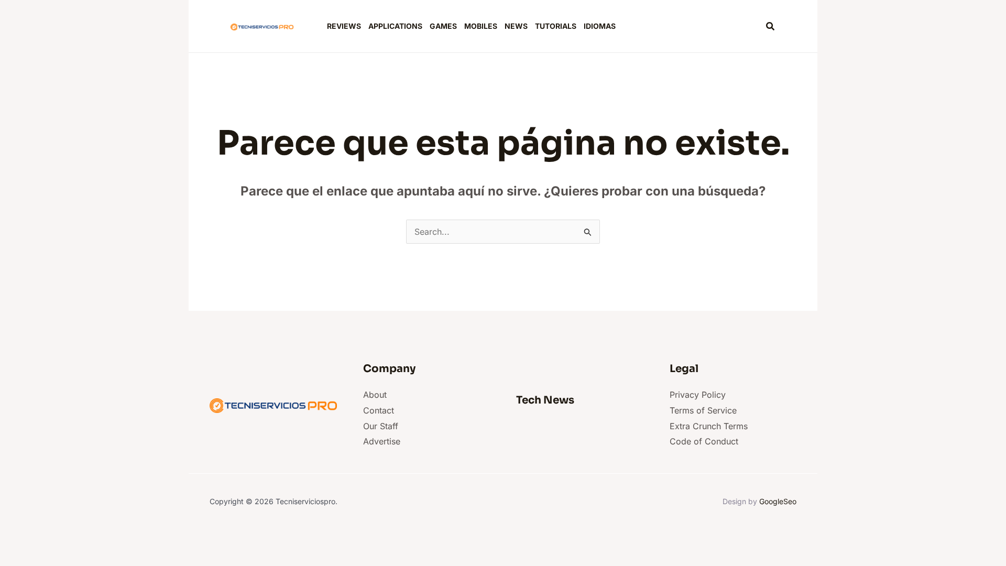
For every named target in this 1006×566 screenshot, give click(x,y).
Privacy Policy (698, 394)
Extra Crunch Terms (709, 426)
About (375, 394)
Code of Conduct (704, 441)
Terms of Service (703, 410)
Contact (378, 410)
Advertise (381, 441)
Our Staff (380, 426)
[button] (770, 26)
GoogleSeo (777, 501)
